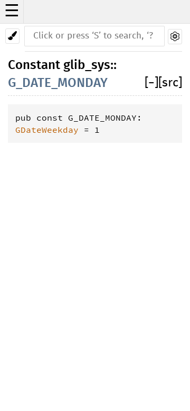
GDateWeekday (47, 129)
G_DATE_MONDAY (58, 83)
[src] (170, 83)
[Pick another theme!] (12, 36)
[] (151, 83)
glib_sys (86, 65)
